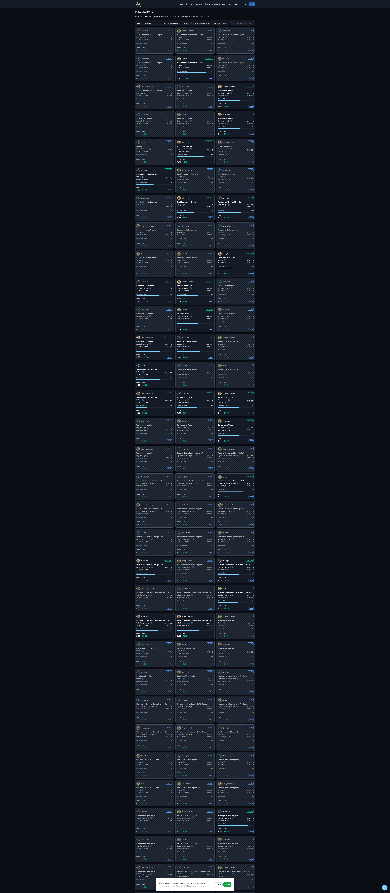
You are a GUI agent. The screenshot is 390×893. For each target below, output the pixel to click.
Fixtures (207, 4)
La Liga (138, 177)
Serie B (138, 232)
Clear (224, 23)
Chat (192, 4)
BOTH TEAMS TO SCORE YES (201, 23)
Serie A (220, 623)
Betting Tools (226, 4)
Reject (219, 884)
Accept (227, 884)
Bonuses (199, 4)
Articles (243, 4)
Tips (186, 4)
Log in (252, 4)
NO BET (138, 23)
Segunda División (183, 93)
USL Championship (224, 567)
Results (236, 4)
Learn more (199, 886)
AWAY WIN (157, 23)
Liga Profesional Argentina (186, 456)
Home (181, 4)
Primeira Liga (222, 205)
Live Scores (216, 4)
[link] (154, 40)
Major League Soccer (184, 511)
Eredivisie (139, 37)
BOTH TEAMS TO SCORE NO (172, 23)
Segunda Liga (181, 400)
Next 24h (217, 23)
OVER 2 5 (186, 23)
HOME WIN (147, 23)
